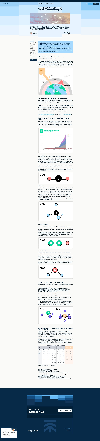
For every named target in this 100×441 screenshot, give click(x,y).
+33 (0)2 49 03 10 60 (32, 431)
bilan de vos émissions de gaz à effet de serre (47, 114)
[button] (41, 3)
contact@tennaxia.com (33, 430)
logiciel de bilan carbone (67, 114)
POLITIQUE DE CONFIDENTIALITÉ (69, 430)
